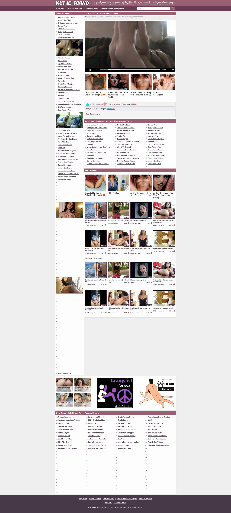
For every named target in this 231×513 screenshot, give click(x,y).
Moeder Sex (62, 93)
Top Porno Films (91, 9)
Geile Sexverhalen (65, 35)
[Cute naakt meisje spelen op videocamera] (164, 218)
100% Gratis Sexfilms (66, 29)
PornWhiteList (63, 142)
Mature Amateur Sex (66, 78)
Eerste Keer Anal (64, 165)
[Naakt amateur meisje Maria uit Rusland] (96, 218)
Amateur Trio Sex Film (67, 177)
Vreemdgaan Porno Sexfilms (69, 104)
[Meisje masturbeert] (69, 293)
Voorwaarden (120, 503)
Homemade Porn (64, 374)
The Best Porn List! (66, 98)
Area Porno (62, 61)
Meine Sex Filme (64, 179)
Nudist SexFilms (64, 20)
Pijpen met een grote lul (138, 220)
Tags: (87, 114)
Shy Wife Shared (64, 107)
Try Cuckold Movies (66, 101)
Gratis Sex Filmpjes (66, 84)
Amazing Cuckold (65, 87)
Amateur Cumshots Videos (69, 90)
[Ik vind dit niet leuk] (105, 104)
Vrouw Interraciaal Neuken (68, 159)
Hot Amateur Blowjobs (67, 151)
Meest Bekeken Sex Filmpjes (112, 9)
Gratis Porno (63, 72)
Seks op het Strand (65, 69)
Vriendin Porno (64, 58)
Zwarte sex (93, 114)
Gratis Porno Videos (66, 156)
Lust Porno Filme (65, 145)
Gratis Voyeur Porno (66, 37)
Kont (99, 114)
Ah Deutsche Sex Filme (67, 139)
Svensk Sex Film (64, 67)
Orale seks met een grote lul (163, 248)
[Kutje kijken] (69, 218)
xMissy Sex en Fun (65, 32)
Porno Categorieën (145, 499)
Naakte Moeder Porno (66, 171)
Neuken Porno (63, 75)
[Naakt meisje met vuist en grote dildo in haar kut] (69, 128)
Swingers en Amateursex (68, 23)
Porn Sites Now (64, 130)
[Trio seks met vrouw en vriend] (69, 55)
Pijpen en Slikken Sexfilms (68, 174)
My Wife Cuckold (65, 64)
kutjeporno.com (93, 507)
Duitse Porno (63, 26)
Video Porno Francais (66, 136)
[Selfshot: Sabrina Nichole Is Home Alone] (96, 246)
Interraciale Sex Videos (67, 17)
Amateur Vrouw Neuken (67, 133)
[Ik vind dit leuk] (87, 104)
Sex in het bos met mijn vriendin (118, 220)
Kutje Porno (61, 9)
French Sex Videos (65, 162)
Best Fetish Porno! (65, 110)
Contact (108, 503)
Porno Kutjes (63, 81)
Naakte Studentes (65, 168)
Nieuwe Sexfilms (75, 9)
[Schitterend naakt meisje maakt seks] (118, 246)
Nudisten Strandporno (67, 153)
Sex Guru (61, 148)
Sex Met (61, 95)
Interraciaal (111, 109)
